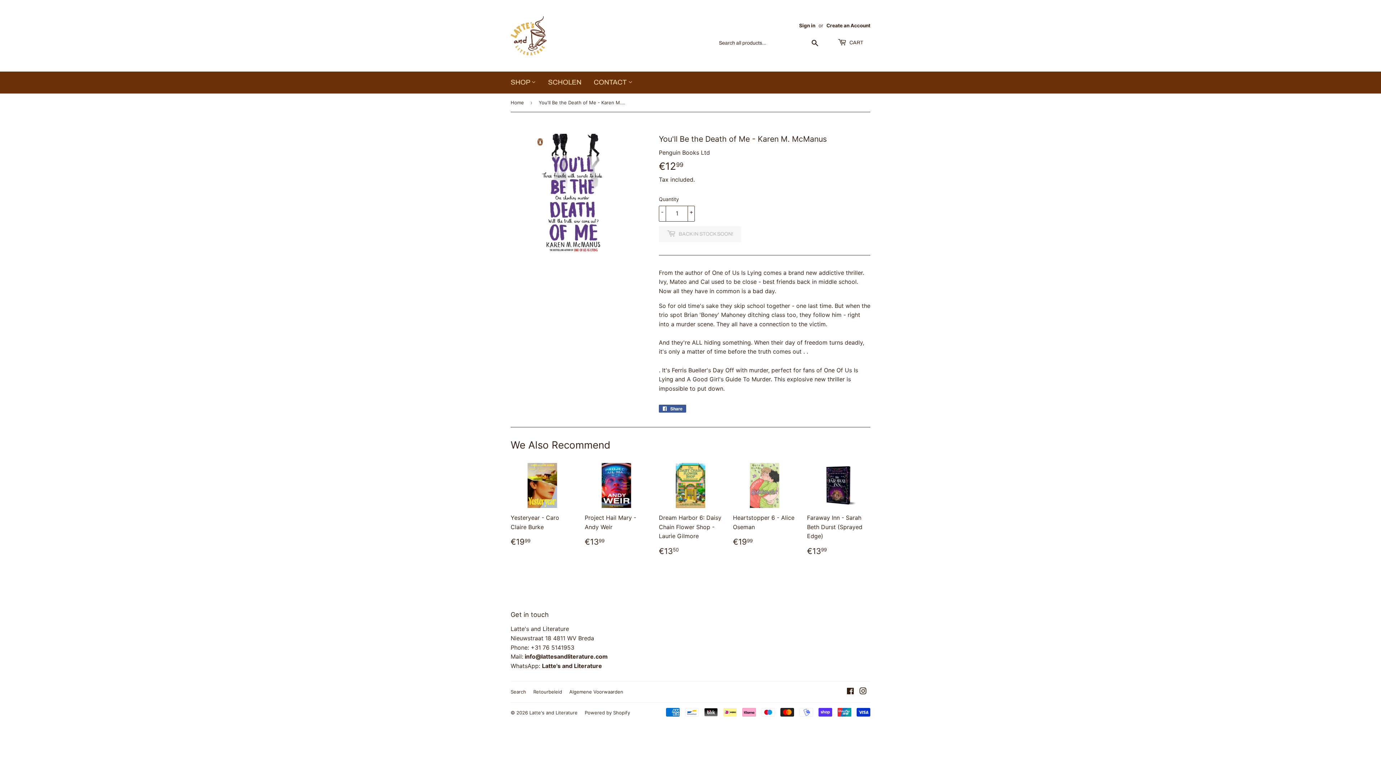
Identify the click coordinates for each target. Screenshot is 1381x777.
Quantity (669, 199)
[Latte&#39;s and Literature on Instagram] (863, 691)
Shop (521, 82)
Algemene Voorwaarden (596, 692)
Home (517, 102)
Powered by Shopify (607, 712)
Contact (611, 82)
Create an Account (848, 25)
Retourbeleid (547, 692)
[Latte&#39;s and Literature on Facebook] (850, 691)
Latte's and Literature (553, 712)
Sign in (807, 25)
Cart (855, 42)
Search (518, 692)
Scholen (565, 82)
